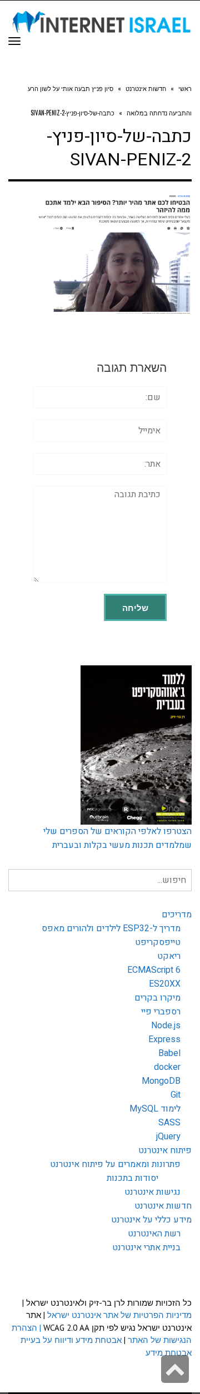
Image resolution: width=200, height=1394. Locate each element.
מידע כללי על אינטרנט (151, 1219)
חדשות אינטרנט (163, 1206)
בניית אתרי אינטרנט (146, 1247)
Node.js (166, 1025)
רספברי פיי (161, 1011)
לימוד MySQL (155, 1108)
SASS (169, 1122)
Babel (169, 1053)
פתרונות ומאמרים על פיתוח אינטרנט (115, 1164)
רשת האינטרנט (154, 1233)
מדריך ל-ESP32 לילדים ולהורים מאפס (111, 928)
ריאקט (169, 956)
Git (176, 1095)
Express (164, 1039)
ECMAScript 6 (154, 970)
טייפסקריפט (158, 942)
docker (167, 1067)
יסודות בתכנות (132, 1178)
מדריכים (177, 914)
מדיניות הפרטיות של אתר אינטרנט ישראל (119, 1315)
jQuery (168, 1136)
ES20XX (165, 984)
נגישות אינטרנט (152, 1192)
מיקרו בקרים (157, 997)
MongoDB (161, 1081)
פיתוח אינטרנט (165, 1150)
